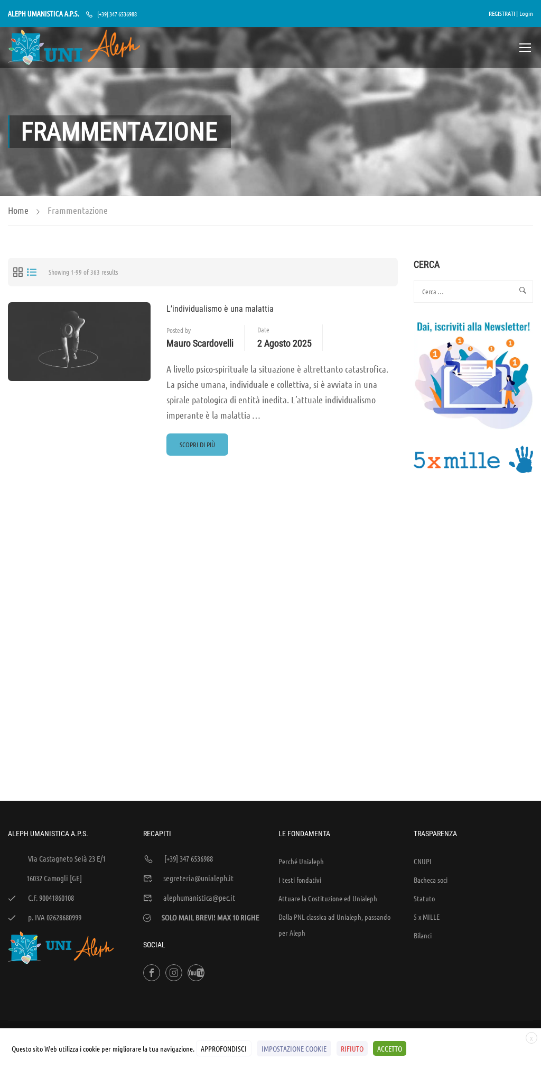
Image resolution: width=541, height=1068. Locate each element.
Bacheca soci (430, 879)
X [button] (531, 1038)
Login (526, 13)
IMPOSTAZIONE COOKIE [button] (294, 1048)
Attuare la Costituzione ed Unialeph (327, 898)
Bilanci (423, 935)
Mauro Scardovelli (200, 343)
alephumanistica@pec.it (199, 897)
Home (18, 210)
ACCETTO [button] (389, 1048)
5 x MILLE (427, 916)
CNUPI (423, 861)
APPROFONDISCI (224, 1048)
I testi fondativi (299, 879)
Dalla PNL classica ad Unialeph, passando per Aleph (334, 924)
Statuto (424, 898)
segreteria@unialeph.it (198, 878)
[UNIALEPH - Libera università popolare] (74, 47)
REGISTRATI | (503, 13)
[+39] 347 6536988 (117, 14)
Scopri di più (202, 447)
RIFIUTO (352, 1048)
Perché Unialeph (301, 861)
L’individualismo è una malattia (220, 309)
